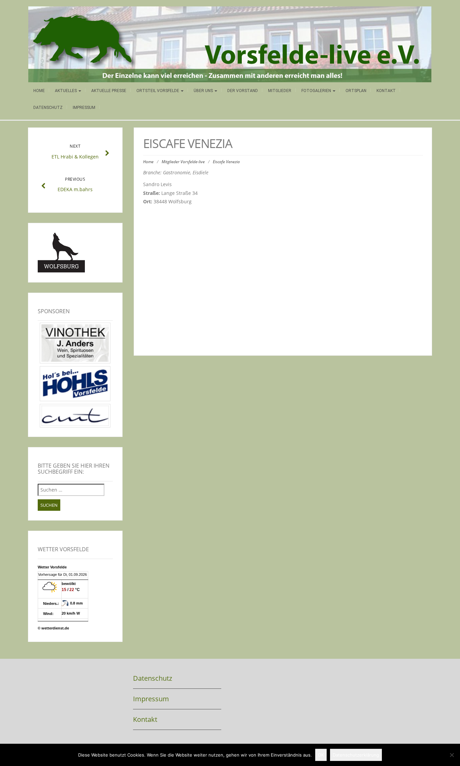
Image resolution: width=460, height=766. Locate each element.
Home (39, 90)
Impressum (84, 107)
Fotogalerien (316, 90)
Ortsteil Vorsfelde (158, 90)
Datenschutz (48, 107)
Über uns (204, 90)
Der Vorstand (242, 90)
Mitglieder (279, 90)
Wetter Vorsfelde (52, 567)
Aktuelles (66, 90)
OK (321, 755)
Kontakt (386, 90)
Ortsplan (356, 90)
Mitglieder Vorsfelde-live (183, 162)
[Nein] (451, 755)
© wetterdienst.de (53, 628)
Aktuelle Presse (108, 90)
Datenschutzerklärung (356, 755)
